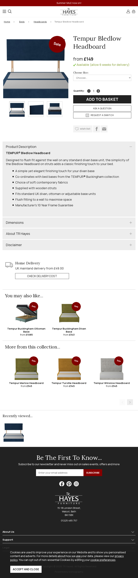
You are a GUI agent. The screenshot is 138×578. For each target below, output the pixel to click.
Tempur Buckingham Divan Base (69, 330)
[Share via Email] (104, 128)
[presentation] (122, 402)
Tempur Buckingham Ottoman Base (26, 330)
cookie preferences (102, 560)
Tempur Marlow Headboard (26, 383)
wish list (85, 128)
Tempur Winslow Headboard (112, 383)
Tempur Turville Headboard (68, 383)
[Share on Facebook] (96, 128)
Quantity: (78, 90)
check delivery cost (42, 276)
